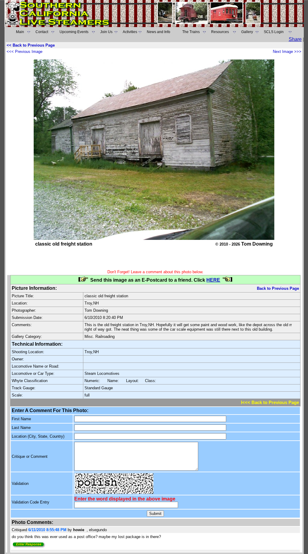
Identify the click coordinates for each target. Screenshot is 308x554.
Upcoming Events (74, 32)
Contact (41, 32)
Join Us (106, 32)
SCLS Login (274, 32)
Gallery (247, 32)
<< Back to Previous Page (31, 45)
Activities (130, 32)
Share (295, 39)
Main (20, 32)
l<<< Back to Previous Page (270, 402)
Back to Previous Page (278, 288)
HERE (213, 280)
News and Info (158, 32)
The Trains (191, 32)
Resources (220, 32)
